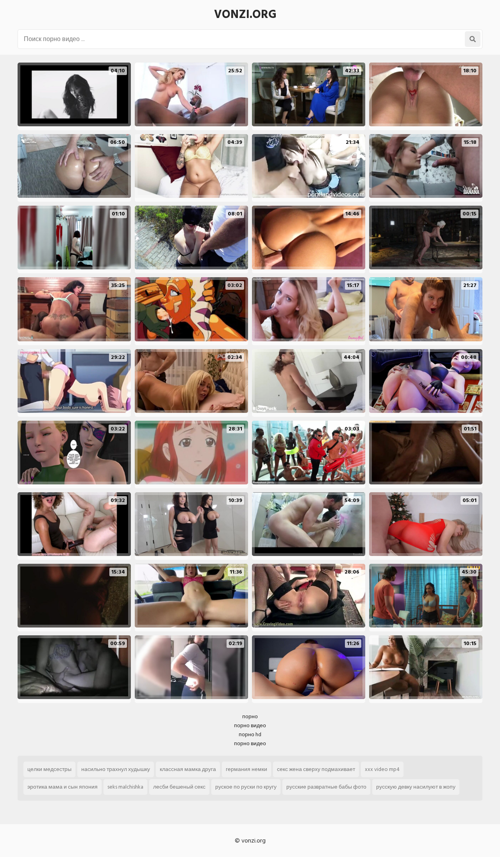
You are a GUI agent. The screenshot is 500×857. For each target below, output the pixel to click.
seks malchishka (125, 786)
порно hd (250, 734)
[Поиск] (472, 39)
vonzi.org (245, 14)
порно (250, 716)
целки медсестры (49, 769)
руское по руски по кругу (246, 786)
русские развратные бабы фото (326, 786)
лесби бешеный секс (179, 786)
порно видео (250, 725)
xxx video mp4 (382, 769)
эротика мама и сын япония (62, 786)
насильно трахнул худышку (115, 769)
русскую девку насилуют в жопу (415, 786)
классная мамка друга (188, 769)
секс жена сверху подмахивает (316, 769)
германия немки (246, 769)
